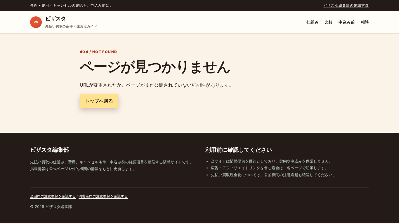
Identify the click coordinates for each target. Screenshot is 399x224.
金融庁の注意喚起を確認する (53, 196)
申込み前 (347, 22)
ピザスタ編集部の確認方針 (346, 5)
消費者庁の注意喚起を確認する (103, 196)
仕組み (312, 22)
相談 (365, 22)
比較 (329, 22)
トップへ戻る (99, 101)
